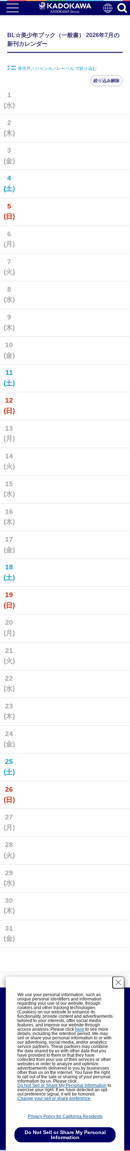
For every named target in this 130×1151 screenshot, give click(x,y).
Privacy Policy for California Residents (65, 1116)
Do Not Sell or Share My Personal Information (62, 1085)
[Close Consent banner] (118, 982)
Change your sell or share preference (54, 1098)
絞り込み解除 (107, 80)
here (79, 1029)
